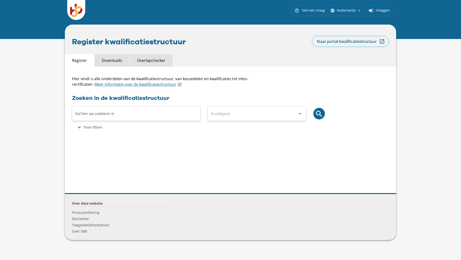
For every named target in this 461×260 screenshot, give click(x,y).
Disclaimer (80, 218)
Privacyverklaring (85, 212)
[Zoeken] (319, 113)
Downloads (112, 60)
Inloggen (383, 10)
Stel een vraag (309, 10)
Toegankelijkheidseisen (90, 225)
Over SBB (79, 231)
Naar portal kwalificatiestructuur (347, 41)
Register (79, 60)
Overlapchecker (151, 60)
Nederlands (346, 10)
